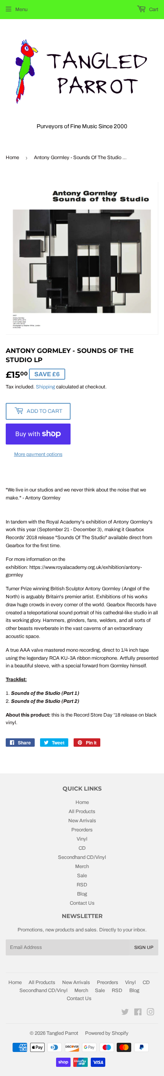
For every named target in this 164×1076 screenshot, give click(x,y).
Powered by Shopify (107, 1033)
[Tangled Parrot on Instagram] (150, 1013)
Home (12, 157)
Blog (82, 894)
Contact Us (82, 903)
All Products (82, 811)
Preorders (82, 830)
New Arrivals (82, 820)
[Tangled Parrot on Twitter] (125, 1013)
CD (82, 848)
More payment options (38, 454)
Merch (82, 866)
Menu (21, 9)
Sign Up (143, 947)
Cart (153, 9)
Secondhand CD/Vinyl (82, 857)
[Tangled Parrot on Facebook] (138, 1013)
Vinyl (82, 839)
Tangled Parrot (62, 1033)
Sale (82, 875)
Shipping (45, 387)
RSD (82, 885)
